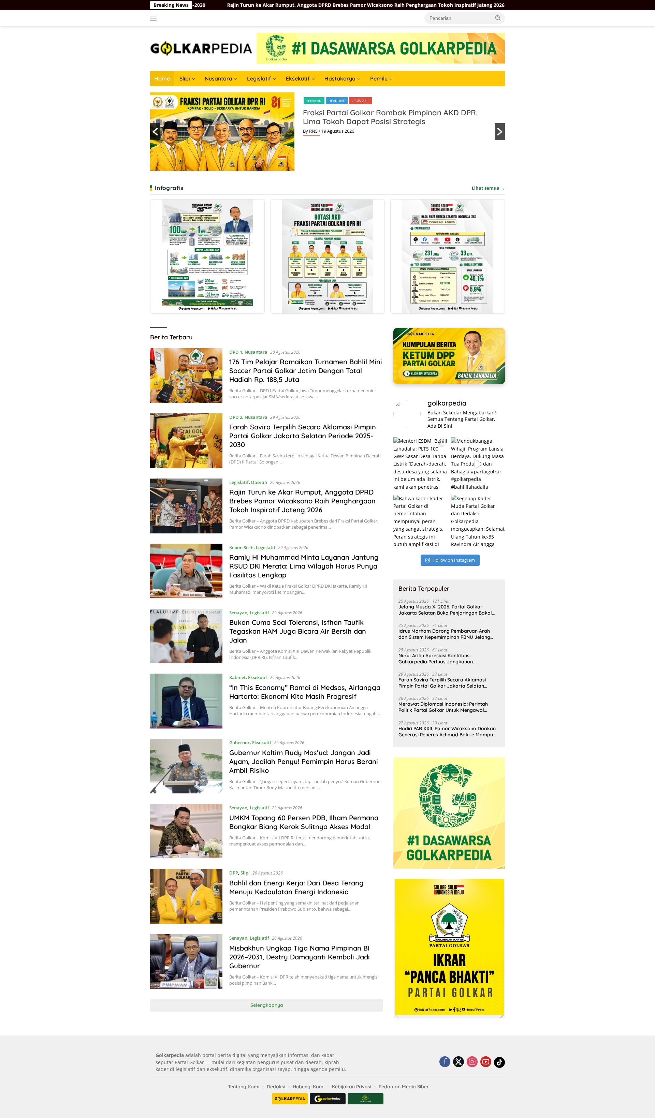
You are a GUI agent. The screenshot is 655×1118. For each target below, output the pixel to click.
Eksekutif (298, 78)
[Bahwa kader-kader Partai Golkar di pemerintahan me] (420, 522)
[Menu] (154, 18)
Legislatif (259, 78)
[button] (498, 17)
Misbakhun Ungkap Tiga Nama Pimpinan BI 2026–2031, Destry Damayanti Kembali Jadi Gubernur (299, 957)
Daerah (259, 482)
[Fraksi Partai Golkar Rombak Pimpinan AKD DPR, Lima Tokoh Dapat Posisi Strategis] (327, 256)
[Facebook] (444, 1062)
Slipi (184, 78)
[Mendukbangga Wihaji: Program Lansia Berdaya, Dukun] (478, 464)
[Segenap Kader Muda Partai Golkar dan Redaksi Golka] (478, 522)
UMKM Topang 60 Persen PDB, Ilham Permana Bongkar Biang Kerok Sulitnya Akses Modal (303, 822)
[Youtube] (485, 1062)
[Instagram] (472, 1062)
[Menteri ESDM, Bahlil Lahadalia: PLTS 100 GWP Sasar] (420, 464)
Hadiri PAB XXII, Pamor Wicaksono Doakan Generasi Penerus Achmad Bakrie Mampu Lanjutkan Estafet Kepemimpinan (447, 731)
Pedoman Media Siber (404, 1087)
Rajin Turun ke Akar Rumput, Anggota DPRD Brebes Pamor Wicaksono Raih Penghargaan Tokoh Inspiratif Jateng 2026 (245, 5)
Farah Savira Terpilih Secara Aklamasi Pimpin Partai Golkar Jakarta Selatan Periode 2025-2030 (302, 436)
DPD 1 (235, 352)
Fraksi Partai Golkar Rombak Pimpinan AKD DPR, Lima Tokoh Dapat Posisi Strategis (390, 117)
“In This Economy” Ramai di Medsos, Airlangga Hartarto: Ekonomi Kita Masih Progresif (304, 692)
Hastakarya (339, 78)
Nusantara (218, 78)
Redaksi (276, 1087)
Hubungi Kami (308, 1087)
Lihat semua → (488, 188)
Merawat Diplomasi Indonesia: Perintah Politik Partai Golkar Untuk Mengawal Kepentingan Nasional (443, 707)
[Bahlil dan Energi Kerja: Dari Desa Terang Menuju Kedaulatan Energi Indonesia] (186, 896)
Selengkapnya (266, 1005)
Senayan (314, 100)
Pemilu (379, 78)
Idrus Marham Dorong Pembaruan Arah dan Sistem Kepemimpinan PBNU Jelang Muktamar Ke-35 (444, 634)
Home (162, 78)
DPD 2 (235, 417)
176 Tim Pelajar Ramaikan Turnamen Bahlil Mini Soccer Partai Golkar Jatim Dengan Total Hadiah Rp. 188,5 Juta (305, 370)
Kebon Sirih (241, 547)
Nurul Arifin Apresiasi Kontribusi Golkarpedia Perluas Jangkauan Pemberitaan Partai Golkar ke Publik (440, 658)
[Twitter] (458, 1062)
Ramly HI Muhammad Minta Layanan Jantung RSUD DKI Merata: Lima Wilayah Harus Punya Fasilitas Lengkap (304, 566)
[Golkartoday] (328, 1098)
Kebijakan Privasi (351, 1087)
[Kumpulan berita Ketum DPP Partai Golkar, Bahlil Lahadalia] (449, 356)
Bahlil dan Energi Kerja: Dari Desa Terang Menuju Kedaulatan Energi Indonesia (296, 887)
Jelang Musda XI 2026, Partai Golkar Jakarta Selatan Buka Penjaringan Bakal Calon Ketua (445, 610)
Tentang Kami (243, 1087)
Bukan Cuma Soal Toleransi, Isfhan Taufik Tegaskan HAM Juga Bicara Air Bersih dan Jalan (297, 631)
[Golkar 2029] (365, 1098)
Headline (337, 100)
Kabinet (237, 677)
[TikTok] (499, 1062)
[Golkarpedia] (201, 48)
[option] (327, 131)
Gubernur (239, 742)
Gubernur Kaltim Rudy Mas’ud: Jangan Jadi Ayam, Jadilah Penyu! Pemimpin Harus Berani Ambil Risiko (303, 761)
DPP (233, 873)
